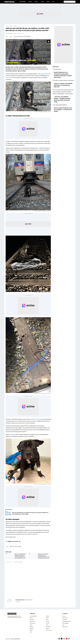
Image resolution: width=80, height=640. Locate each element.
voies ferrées (36, 419)
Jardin (31, 632)
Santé (47, 619)
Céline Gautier (10, 33)
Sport (47, 625)
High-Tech (31, 628)
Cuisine (42, 1)
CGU (63, 625)
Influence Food (65, 626)
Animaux (15, 26)
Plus (53, 1)
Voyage (47, 628)
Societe (10, 26)
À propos (64, 616)
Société (47, 623)
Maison (47, 1)
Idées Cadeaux (49, 630)
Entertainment (23, 1)
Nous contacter (65, 617)
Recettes (31, 626)
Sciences (47, 621)
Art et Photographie (33, 616)
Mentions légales (65, 623)
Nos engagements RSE (66, 621)
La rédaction (64, 619)
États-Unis (8, 77)
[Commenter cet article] (10, 36)
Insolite (36, 1)
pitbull (12, 434)
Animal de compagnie (18, 562)
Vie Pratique (48, 626)
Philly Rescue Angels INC (44, 74)
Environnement (32, 623)
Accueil (7, 26)
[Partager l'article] (7, 36)
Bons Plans (32, 619)
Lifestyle (30, 1)
